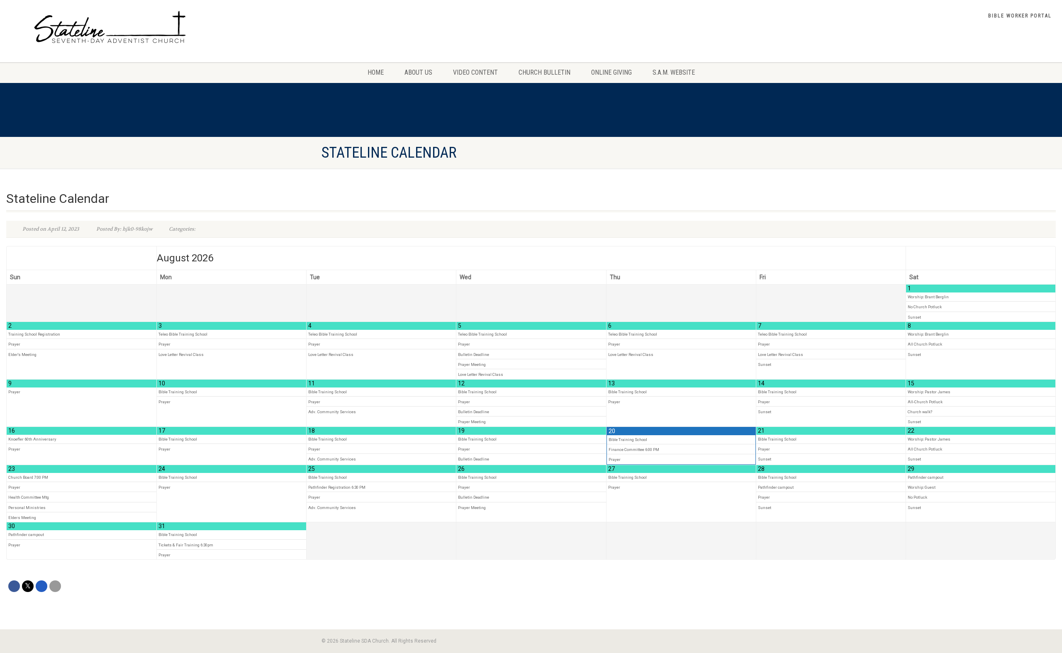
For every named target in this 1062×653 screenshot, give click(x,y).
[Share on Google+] (41, 586)
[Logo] (177, 27)
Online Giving (611, 72)
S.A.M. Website (674, 72)
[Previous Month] (81, 258)
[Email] (55, 586)
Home (376, 72)
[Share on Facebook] (14, 586)
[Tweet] (28, 586)
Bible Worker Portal (1020, 16)
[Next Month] (980, 258)
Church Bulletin (544, 72)
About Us (418, 72)
